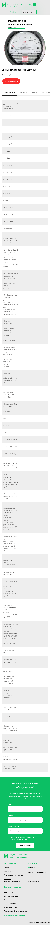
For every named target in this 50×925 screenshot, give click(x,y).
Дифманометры (10, 903)
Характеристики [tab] (10, 92)
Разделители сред (10, 907)
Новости (7, 867)
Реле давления (9, 900)
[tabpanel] (25, 438)
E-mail (10, 815)
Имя (9, 804)
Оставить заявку (25, 845)
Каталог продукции (13, 887)
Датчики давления (11, 896)
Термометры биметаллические (15, 911)
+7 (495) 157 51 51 (14, 12)
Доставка (7, 871)
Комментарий (13, 826)
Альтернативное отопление (14, 875)
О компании (10, 863)
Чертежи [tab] (34, 92)
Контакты (33, 863)
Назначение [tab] (23, 92)
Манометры (8, 892)
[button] (29, 12)
